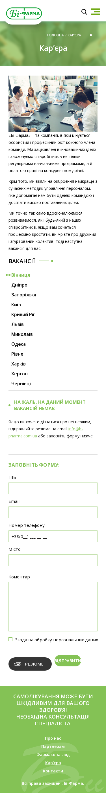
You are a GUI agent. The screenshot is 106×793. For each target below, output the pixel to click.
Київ (16, 304)
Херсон (19, 374)
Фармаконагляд (53, 754)
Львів (17, 324)
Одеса (18, 344)
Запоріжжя (23, 295)
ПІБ (12, 477)
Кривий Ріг (23, 314)
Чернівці (21, 383)
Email (14, 501)
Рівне (17, 354)
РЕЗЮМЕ (34, 664)
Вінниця (20, 275)
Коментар (19, 577)
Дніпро (19, 285)
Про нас (53, 738)
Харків (18, 364)
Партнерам (53, 746)
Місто (14, 549)
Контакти (53, 771)
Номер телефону (26, 525)
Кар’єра (53, 762)
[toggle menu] (95, 11)
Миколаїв (22, 334)
